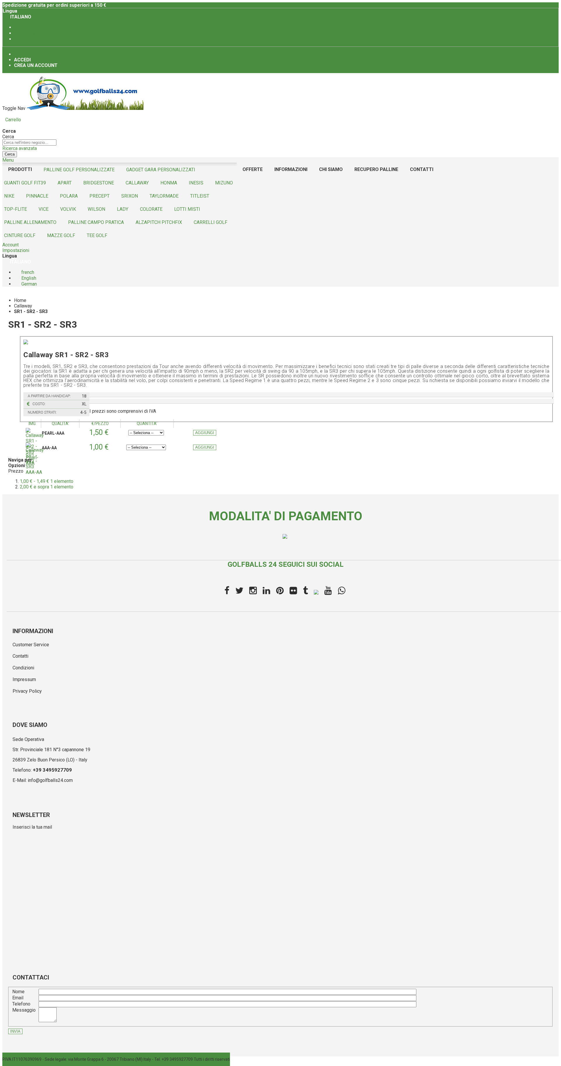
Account (10, 245)
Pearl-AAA (53, 433)
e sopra (46, 487)
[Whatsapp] (341, 590)
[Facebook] (226, 590)
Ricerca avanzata (19, 148)
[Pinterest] (280, 590)
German (29, 39)
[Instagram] (253, 590)
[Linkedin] (266, 590)
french (28, 27)
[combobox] (29, 142)
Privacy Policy (27, 691)
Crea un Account (36, 65)
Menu (8, 160)
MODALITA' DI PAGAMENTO (285, 516)
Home (20, 300)
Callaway (23, 306)
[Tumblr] (305, 590)
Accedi (22, 60)
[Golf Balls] (85, 108)
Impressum (24, 679)
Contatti (20, 656)
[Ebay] (316, 591)
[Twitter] (239, 590)
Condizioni (23, 668)
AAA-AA (49, 447)
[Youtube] (328, 590)
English (28, 33)
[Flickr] (293, 590)
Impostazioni (15, 250)
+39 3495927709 (52, 770)
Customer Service (31, 644)
